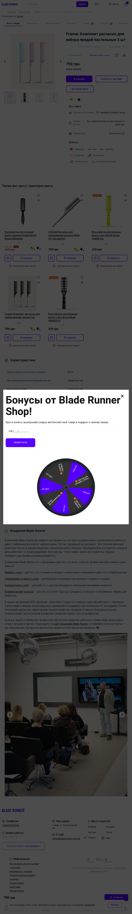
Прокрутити (20, 442)
